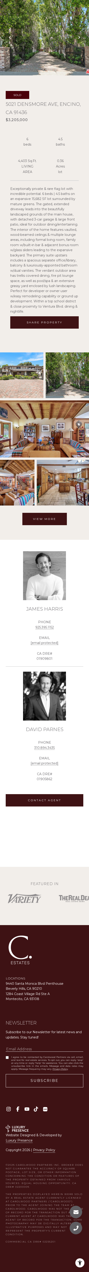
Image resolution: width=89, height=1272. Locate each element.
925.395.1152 (44, 627)
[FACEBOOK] (18, 1109)
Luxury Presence (19, 1140)
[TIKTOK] (36, 1109)
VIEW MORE (44, 519)
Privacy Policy (60, 1068)
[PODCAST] (45, 1109)
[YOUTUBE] (27, 1109)
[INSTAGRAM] (8, 1109)
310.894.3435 (44, 748)
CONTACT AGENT (44, 800)
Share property (44, 322)
